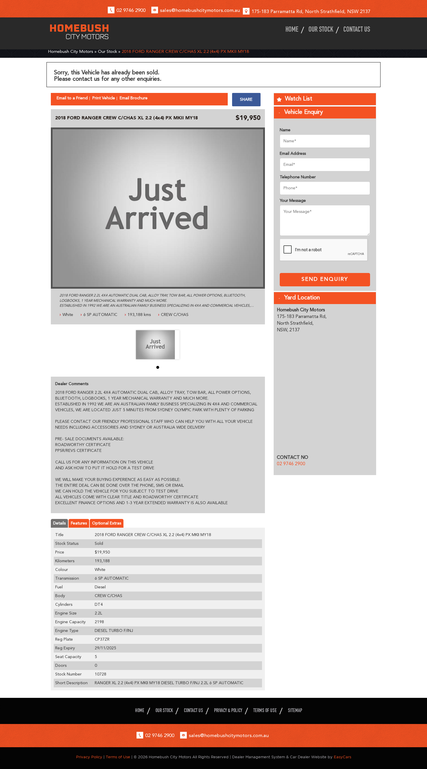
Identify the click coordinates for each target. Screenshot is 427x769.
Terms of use (265, 711)
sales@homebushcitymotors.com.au (200, 10)
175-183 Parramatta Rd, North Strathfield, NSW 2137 (311, 11)
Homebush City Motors (70, 52)
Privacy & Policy (228, 711)
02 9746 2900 (131, 10)
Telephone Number (298, 177)
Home (292, 30)
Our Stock (320, 30)
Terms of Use (118, 757)
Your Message (293, 201)
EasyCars (342, 757)
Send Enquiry (325, 279)
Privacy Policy (89, 757)
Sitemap (295, 711)
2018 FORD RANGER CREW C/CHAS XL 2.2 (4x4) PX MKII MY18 (185, 52)
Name (285, 130)
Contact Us (356, 30)
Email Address (293, 154)
